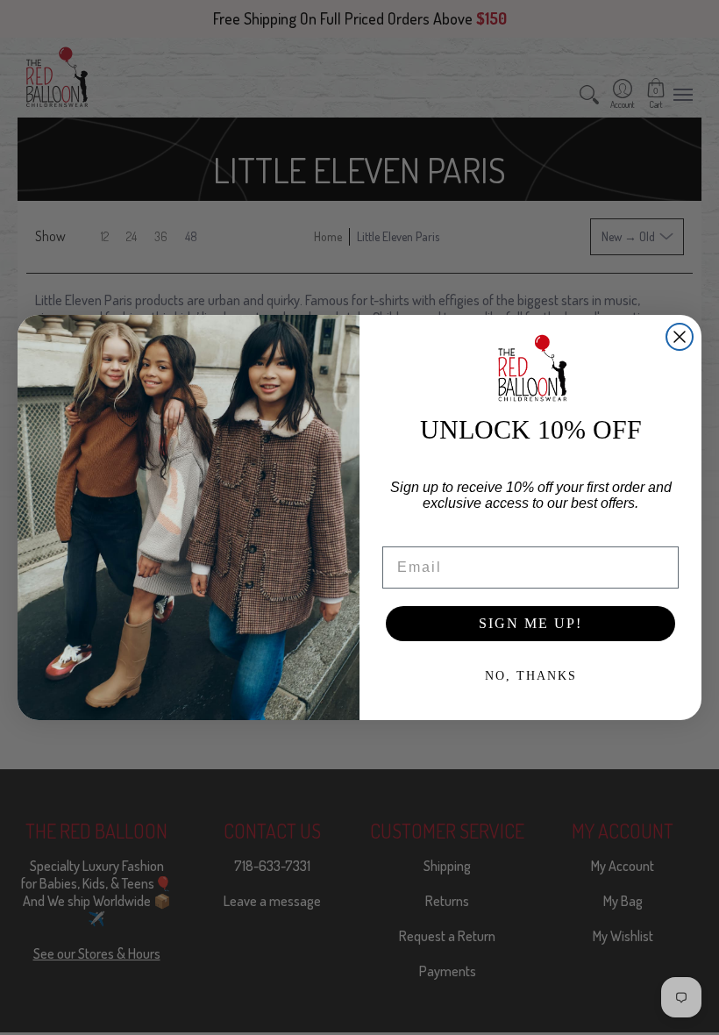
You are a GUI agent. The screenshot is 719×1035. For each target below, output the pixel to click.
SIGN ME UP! (530, 623)
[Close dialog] (679, 337)
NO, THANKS (531, 675)
